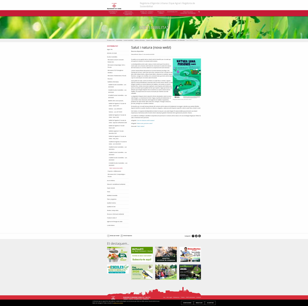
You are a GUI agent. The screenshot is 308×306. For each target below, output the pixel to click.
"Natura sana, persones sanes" (145, 123)
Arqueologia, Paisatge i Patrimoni (188, 12)
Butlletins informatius (140, 40)
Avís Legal (169, 297)
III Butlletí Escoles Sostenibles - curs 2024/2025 (174, 40)
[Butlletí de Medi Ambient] (142, 254)
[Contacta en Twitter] (196, 237)
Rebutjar (199, 302)
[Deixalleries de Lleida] (190, 254)
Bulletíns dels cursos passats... (153, 40)
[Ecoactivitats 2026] (142, 272)
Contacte (198, 297)
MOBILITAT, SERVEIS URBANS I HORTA (146, 12)
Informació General (113, 12)
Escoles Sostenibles (128, 40)
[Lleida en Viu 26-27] (166, 272)
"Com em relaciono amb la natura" (146, 120)
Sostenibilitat (172, 12)
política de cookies (118, 303)
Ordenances (176, 297)
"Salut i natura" (141, 126)
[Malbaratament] (118, 254)
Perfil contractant (190, 297)
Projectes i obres (160, 12)
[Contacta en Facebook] (193, 237)
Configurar (187, 302)
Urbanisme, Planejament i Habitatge (128, 13)
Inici (114, 40)
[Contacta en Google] (199, 237)
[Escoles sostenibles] (118, 269)
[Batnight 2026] (190, 272)
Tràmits (183, 297)
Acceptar (210, 302)
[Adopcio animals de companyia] (166, 254)
